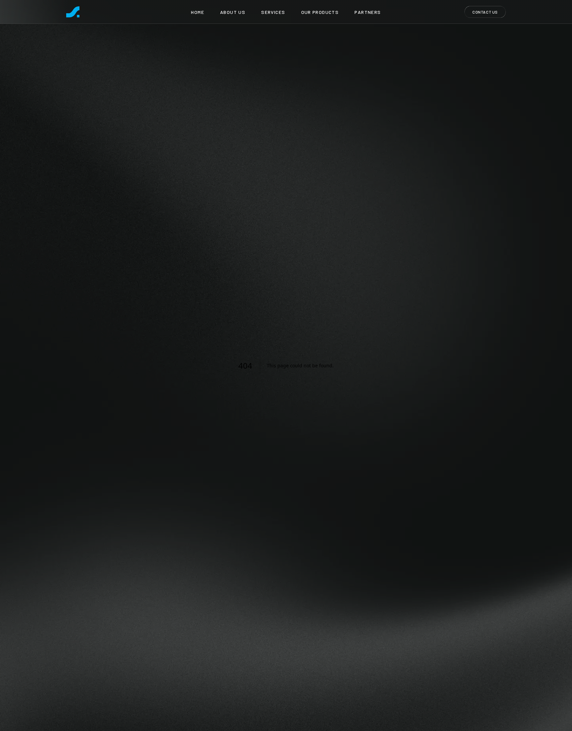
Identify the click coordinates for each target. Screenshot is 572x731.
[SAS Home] (72, 12)
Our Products (320, 12)
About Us (232, 12)
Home (197, 12)
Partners (368, 12)
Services (273, 12)
